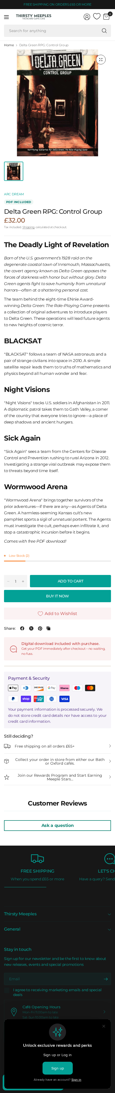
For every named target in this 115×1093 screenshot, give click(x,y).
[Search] (104, 31)
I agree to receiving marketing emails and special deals (57, 992)
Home (9, 45)
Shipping (28, 227)
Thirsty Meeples (20, 913)
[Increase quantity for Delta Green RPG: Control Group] (23, 581)
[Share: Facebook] (22, 628)
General (12, 929)
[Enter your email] (105, 979)
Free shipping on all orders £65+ (45, 746)
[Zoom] (101, 59)
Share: (10, 628)
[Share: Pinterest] (40, 628)
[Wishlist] (97, 16)
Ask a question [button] (57, 825)
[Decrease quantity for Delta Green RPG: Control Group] (8, 581)
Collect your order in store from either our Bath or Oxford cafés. (60, 761)
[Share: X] (31, 628)
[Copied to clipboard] (48, 628)
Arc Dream (14, 194)
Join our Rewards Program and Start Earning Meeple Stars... (60, 777)
